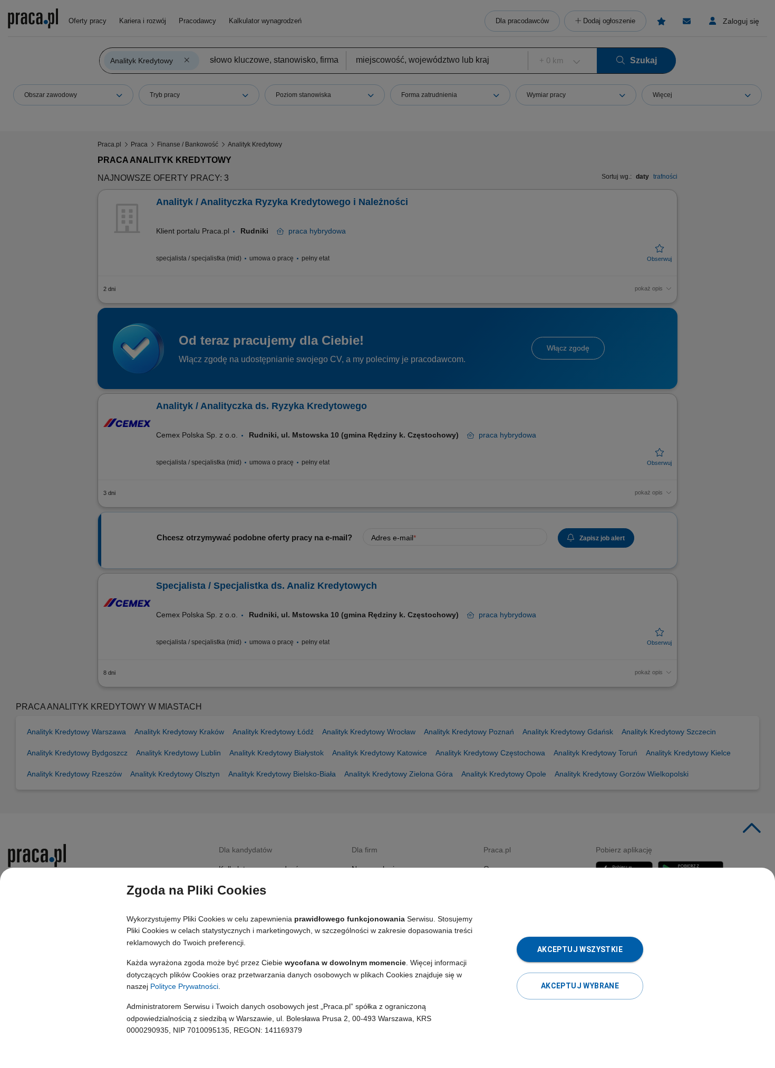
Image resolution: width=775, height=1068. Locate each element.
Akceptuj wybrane (580, 986)
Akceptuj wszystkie (580, 949)
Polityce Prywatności (184, 986)
